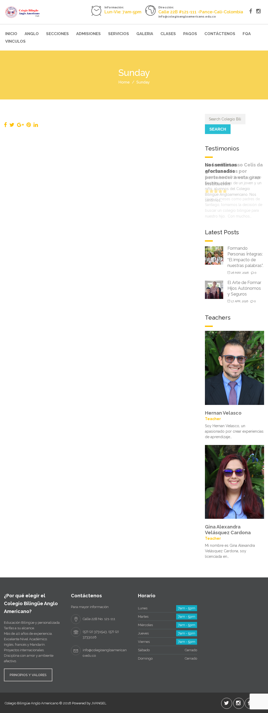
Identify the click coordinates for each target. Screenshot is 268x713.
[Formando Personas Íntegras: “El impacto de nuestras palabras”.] (214, 255)
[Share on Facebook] (5, 125)
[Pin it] (28, 125)
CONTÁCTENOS (219, 33)
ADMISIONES (88, 33)
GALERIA (144, 33)
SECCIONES (57, 33)
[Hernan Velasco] (234, 367)
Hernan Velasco (223, 413)
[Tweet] (11, 125)
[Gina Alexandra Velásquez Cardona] (234, 481)
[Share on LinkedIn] (36, 125)
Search (217, 129)
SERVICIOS (118, 33)
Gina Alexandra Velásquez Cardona (228, 529)
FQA (247, 33)
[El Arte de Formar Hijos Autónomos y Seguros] (214, 289)
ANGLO (32, 33)
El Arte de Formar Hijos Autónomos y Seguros (244, 288)
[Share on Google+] (20, 125)
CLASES (168, 33)
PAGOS (190, 33)
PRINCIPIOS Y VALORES (28, 675)
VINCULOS (15, 41)
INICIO (11, 33)
